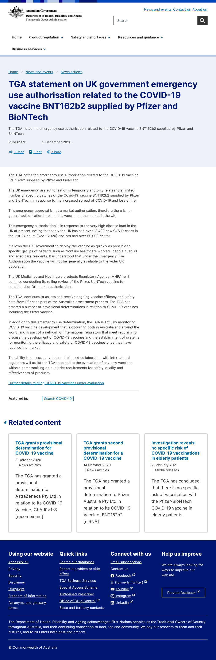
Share (56, 152)
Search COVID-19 (58, 398)
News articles (71, 72)
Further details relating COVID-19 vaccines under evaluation (56, 383)
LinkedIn (122, 602)
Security (15, 575)
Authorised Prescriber (76, 594)
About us (199, 9)
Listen (19, 152)
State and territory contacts (81, 607)
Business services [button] (27, 49)
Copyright (16, 589)
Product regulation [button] (43, 37)
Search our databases (76, 562)
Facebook (124, 575)
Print (37, 152)
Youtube (123, 589)
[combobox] (160, 20)
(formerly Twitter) (130, 582)
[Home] (45, 13)
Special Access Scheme (78, 587)
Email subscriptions (126, 562)
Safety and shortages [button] (88, 37)
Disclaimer (16, 582)
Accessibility (18, 562)
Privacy (14, 569)
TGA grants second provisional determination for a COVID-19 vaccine (103, 450)
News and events (157, 9)
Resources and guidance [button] (138, 37)
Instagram (124, 596)
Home (17, 37)
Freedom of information (27, 596)
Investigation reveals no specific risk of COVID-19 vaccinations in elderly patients (175, 450)
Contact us (182, 9)
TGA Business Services (77, 580)
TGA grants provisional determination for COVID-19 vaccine (38, 448)
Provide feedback (182, 593)
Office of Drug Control (78, 601)
